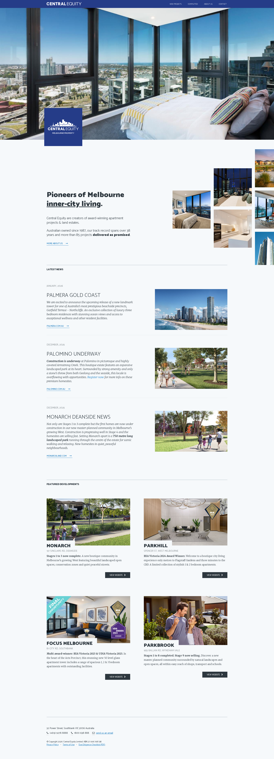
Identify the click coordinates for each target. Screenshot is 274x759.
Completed (193, 4)
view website (117, 575)
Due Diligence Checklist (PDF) (92, 744)
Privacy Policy (53, 744)
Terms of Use (69, 744)
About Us (208, 4)
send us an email (104, 733)
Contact (223, 4)
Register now (95, 377)
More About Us (55, 243)
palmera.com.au (55, 326)
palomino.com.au (56, 389)
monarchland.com (57, 456)
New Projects (176, 4)
